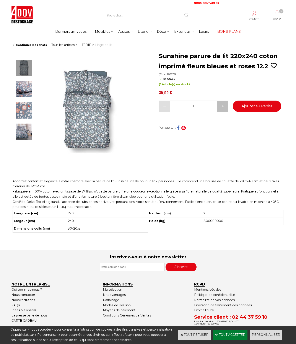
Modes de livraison (117, 305)
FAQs (15, 305)
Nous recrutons (23, 300)
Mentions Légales (207, 290)
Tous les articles (63, 45)
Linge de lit (103, 45)
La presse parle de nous (29, 315)
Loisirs (204, 31)
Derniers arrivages (70, 31)
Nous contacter (23, 295)
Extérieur (182, 31)
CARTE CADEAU (24, 321)
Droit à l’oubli (204, 310)
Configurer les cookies (206, 323)
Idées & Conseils (23, 310)
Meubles (102, 31)
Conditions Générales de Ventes (127, 315)
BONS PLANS (229, 31)
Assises (124, 31)
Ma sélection (112, 290)
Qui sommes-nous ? (26, 290)
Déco (161, 31)
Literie (143, 31)
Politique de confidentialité (214, 295)
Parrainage (111, 300)
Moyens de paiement (119, 310)
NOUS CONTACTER (206, 3)
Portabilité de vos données (214, 300)
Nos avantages (114, 295)
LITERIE (85, 45)
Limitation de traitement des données (223, 305)
